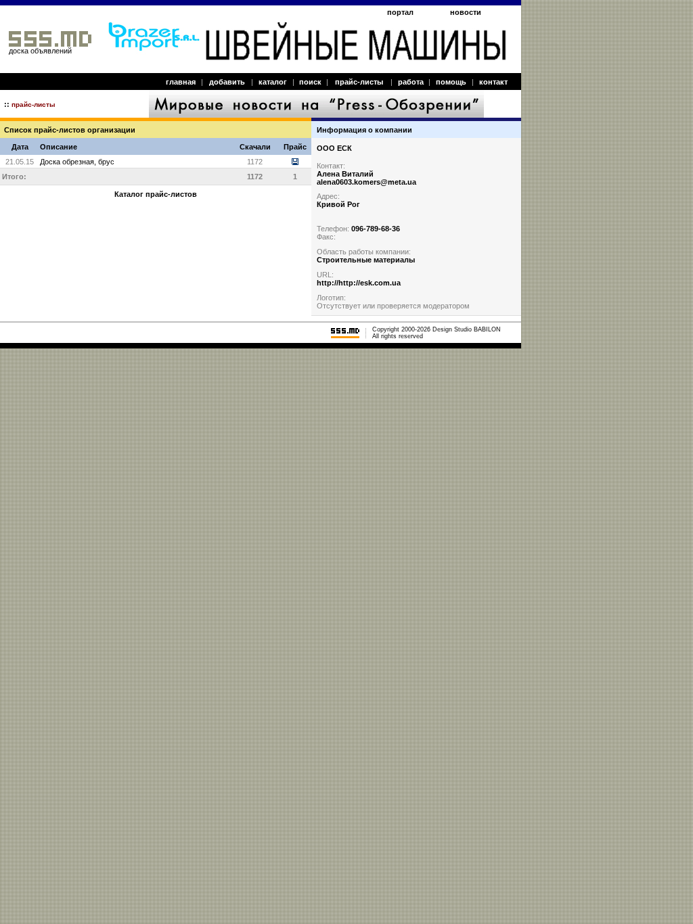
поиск (310, 82)
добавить (227, 82)
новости (465, 12)
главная (181, 82)
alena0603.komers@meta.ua (366, 182)
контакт (493, 82)
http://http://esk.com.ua (359, 283)
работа (411, 82)
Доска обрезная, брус (77, 162)
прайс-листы (359, 82)
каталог (273, 82)
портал (400, 12)
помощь (451, 82)
